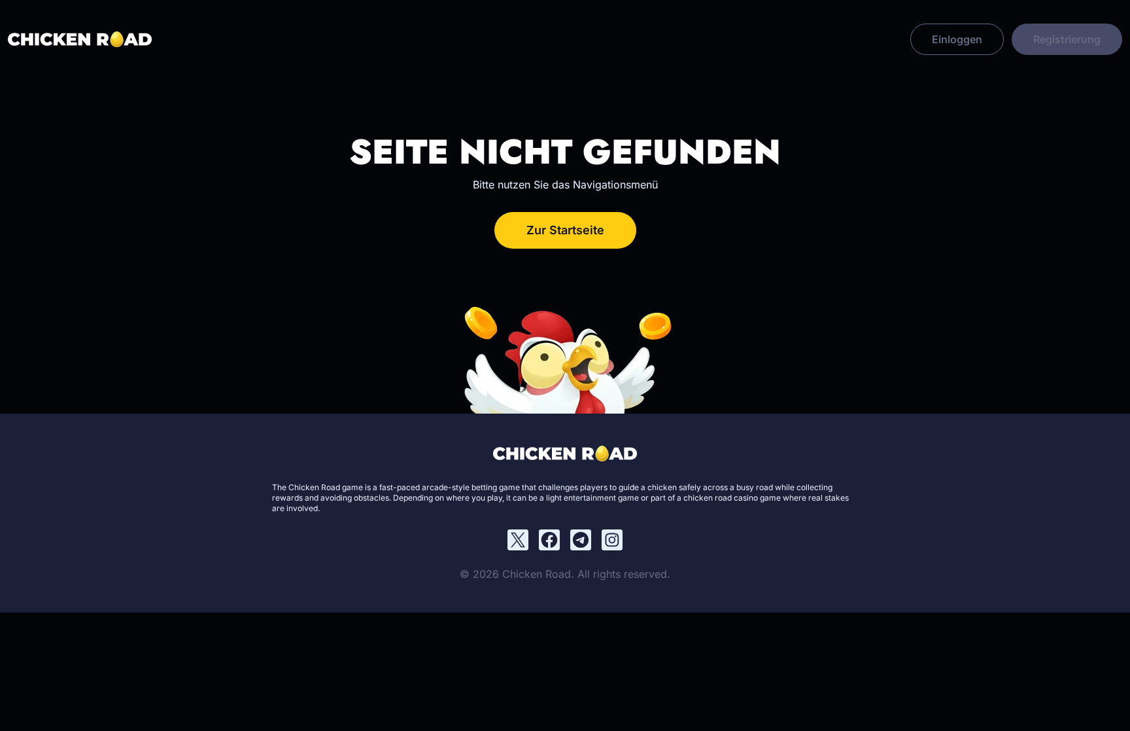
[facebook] (549, 539)
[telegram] (580, 539)
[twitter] (517, 539)
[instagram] (612, 539)
